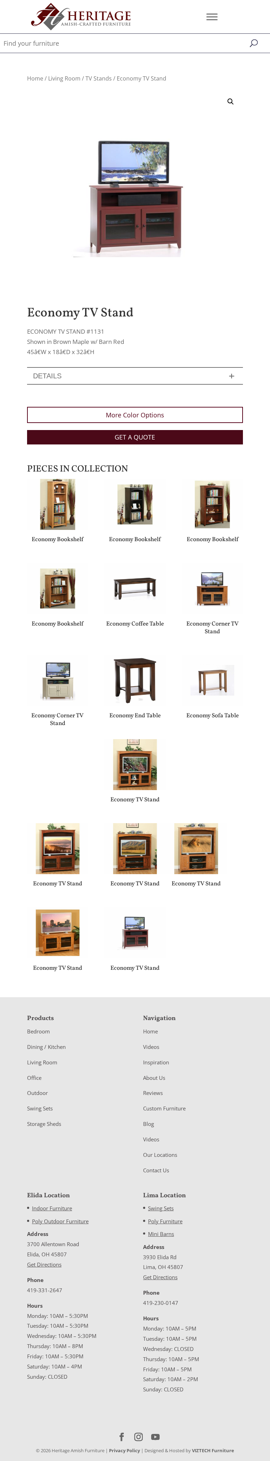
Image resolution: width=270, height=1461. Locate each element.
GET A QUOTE (135, 437)
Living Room (64, 78)
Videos (151, 1046)
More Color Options (135, 415)
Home (35, 78)
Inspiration (156, 1062)
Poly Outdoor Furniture (60, 1221)
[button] (230, 101)
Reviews (153, 1092)
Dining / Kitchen (46, 1046)
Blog (148, 1123)
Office (34, 1077)
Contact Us (156, 1170)
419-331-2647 (44, 1290)
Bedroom (38, 1031)
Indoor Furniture (52, 1208)
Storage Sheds (44, 1123)
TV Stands (98, 78)
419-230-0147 (160, 1302)
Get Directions (44, 1264)
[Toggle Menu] (212, 16)
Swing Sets (40, 1108)
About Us (154, 1077)
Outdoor (37, 1092)
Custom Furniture (164, 1108)
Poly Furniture (165, 1221)
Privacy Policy (124, 1450)
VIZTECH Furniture (213, 1450)
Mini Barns (161, 1233)
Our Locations (160, 1154)
